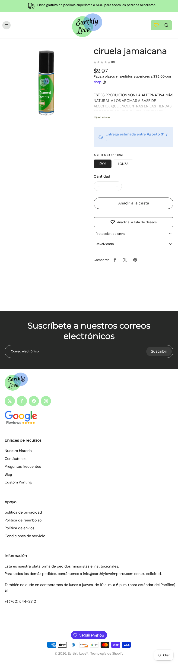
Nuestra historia (18, 450)
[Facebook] (22, 401)
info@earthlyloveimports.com (108, 573)
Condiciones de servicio (25, 535)
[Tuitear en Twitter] (125, 260)
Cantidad (102, 176)
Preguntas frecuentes (23, 466)
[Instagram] (46, 401)
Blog (8, 474)
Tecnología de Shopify (107, 653)
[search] (166, 24)
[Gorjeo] (10, 401)
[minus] (98, 186)
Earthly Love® (78, 653)
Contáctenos (15, 458)
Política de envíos (19, 528)
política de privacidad (23, 512)
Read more (102, 117)
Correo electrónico (25, 351)
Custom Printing (18, 482)
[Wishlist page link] (156, 25)
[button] (133, 203)
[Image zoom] (46, 84)
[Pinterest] (34, 401)
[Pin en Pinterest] (135, 260)
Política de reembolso (23, 520)
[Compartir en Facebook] (115, 260)
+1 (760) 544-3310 (20, 601)
